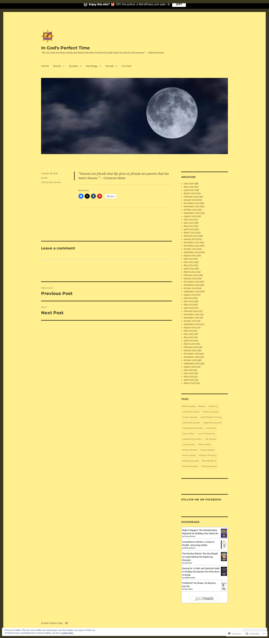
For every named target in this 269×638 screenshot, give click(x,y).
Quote (44, 178)
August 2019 (190, 327)
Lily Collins (188, 589)
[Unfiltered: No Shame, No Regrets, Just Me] (224, 585)
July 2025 (188, 219)
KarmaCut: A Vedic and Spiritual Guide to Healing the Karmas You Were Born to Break (201, 571)
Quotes (73, 66)
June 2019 (188, 334)
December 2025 (191, 203)
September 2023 (192, 291)
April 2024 (189, 268)
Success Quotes (190, 466)
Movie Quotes (207, 450)
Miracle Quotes (189, 450)
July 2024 (188, 259)
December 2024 (191, 242)
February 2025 (191, 236)
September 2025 (192, 213)
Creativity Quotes (191, 411)
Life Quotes (47, 182)
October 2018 (190, 360)
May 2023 (188, 304)
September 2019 (192, 324)
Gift (179, 4)
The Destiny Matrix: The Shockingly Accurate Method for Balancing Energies (200, 557)
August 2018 (190, 367)
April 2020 (189, 308)
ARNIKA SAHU (189, 578)
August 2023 (190, 295)
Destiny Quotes (210, 411)
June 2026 (189, 183)
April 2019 (189, 340)
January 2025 (190, 239)
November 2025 (191, 206)
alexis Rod (188, 563)
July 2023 (188, 298)
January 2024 (190, 278)
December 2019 (191, 314)
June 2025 (189, 223)
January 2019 (190, 350)
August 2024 (190, 255)
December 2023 (191, 281)
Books (57, 66)
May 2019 (188, 337)
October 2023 (190, 288)
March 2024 (190, 272)
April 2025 (189, 229)
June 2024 (189, 262)
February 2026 (191, 196)
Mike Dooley (204, 444)
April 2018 (189, 380)
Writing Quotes (209, 466)
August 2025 (190, 216)
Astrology (92, 66)
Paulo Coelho (189, 455)
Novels (109, 66)
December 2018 (191, 353)
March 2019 (190, 344)
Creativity (213, 406)
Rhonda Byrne (209, 460)
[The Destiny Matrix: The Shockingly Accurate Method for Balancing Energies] (224, 556)
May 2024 (188, 265)
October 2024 (190, 249)
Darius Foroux (189, 536)
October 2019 (190, 321)
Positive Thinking (208, 455)
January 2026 (190, 200)
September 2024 (192, 252)
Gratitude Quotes (191, 422)
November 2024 (191, 245)
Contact (127, 66)
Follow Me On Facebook (201, 499)
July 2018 (188, 370)
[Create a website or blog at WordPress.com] (67, 623)
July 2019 (188, 331)
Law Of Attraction (206, 433)
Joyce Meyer (188, 433)
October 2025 (190, 209)
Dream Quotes (189, 417)
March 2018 (189, 383)
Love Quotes (188, 444)
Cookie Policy (67, 633)
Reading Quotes (190, 460)
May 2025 (188, 226)
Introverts (211, 428)
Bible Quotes (189, 406)
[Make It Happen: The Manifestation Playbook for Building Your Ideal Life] (224, 533)
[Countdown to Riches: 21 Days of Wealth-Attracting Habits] (224, 544)
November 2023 (191, 285)
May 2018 (188, 376)
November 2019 (191, 317)
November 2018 (191, 357)
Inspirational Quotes (192, 428)
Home (45, 66)
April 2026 (189, 190)
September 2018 (192, 363)
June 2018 (188, 373)
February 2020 (191, 311)
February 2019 (191, 347)
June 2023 (188, 301)
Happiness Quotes (212, 422)
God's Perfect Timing (210, 417)
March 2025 (190, 232)
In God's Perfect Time (65, 47)
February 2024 (191, 275)
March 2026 (190, 193)
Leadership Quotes (192, 439)
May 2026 (188, 187)
